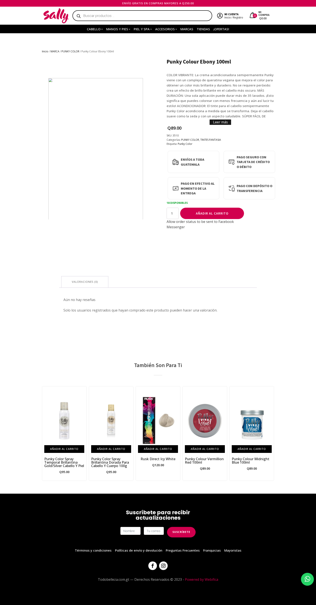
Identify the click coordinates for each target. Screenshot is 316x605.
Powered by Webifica (201, 579)
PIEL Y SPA (142, 29)
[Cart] (253, 16)
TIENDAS (203, 29)
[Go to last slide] (45, 433)
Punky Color (185, 144)
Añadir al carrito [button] (64, 449)
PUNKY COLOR (70, 51)
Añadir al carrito (212, 213)
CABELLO (94, 29)
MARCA (55, 51)
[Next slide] (270, 433)
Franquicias (212, 550)
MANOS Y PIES (117, 29)
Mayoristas (232, 550)
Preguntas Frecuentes (183, 550)
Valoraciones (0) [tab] (85, 282)
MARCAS (186, 29)
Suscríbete (181, 532)
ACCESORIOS (165, 29)
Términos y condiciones (93, 550)
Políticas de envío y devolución (138, 550)
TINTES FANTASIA (210, 140)
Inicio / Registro (233, 17)
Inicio (45, 51)
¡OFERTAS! (221, 29)
